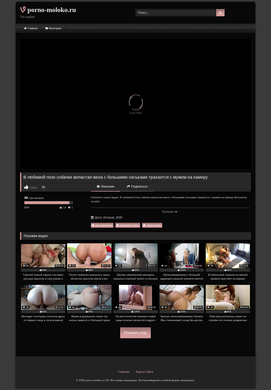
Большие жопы (103, 225)
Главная (33, 28)
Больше (168, 211)
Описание (107, 186)
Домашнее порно (129, 225)
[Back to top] (260, 379)
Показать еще (135, 333)
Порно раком (154, 225)
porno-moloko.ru (51, 9)
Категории (55, 28)
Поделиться (139, 186)
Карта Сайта (144, 371)
